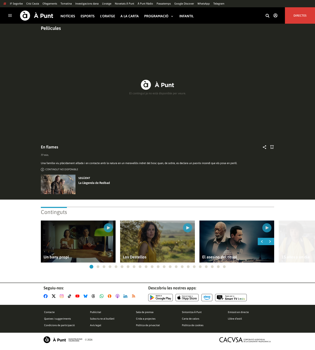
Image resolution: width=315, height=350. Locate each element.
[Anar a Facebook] (46, 296)
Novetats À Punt (124, 3)
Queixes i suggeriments (57, 318)
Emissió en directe (238, 312)
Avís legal (95, 325)
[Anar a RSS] (134, 296)
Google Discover (184, 3)
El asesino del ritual (219, 257)
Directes (299, 15)
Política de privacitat (148, 325)
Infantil (186, 16)
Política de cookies (192, 325)
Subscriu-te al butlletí (102, 318)
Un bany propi (56, 257)
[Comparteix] (264, 147)
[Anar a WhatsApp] (102, 296)
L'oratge (106, 3)
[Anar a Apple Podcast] (118, 296)
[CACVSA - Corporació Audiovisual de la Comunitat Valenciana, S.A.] (245, 339)
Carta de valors (190, 318)
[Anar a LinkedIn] (126, 296)
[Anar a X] (54, 296)
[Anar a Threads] (94, 296)
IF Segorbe (16, 3)
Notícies (68, 16)
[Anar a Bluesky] (86, 296)
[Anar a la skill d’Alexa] (206, 297)
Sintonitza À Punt (192, 312)
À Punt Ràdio (145, 3)
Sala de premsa (144, 312)
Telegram (218, 3)
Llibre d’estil (235, 318)
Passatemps (164, 3)
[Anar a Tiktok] (70, 296)
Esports (88, 16)
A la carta (129, 16)
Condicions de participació (59, 325)
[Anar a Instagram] (62, 296)
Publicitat (95, 312)
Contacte (49, 312)
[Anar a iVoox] (110, 296)
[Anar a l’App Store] (187, 297)
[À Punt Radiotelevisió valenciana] (63, 339)
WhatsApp (203, 3)
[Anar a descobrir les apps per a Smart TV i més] (231, 297)
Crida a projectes (145, 318)
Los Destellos (134, 257)
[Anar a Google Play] (160, 297)
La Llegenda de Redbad (94, 183)
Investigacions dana (87, 3)
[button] (91, 267)
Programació (156, 16)
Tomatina (66, 3)
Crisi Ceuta (32, 3)
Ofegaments (49, 3)
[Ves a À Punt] (36, 16)
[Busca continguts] (267, 15)
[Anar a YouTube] (78, 296)
